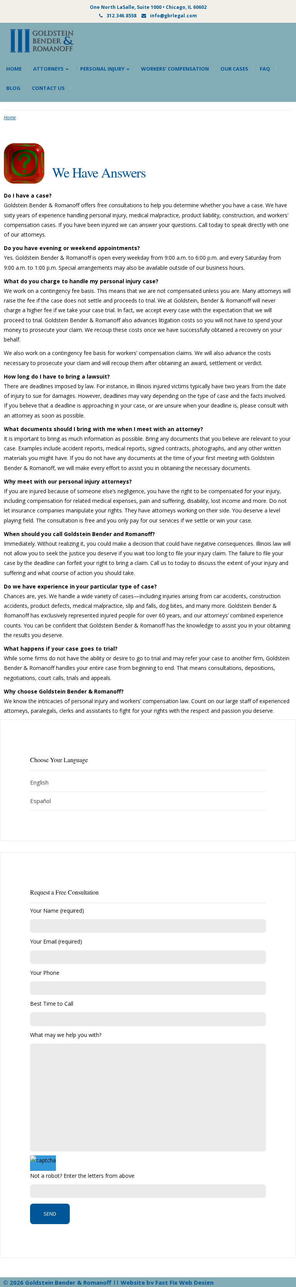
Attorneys (49, 68)
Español (40, 801)
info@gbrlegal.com (173, 15)
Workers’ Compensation (175, 68)
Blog (13, 88)
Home (14, 68)
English (39, 782)
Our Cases (234, 68)
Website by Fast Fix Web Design (167, 1282)
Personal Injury (103, 68)
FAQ (265, 68)
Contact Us (48, 88)
